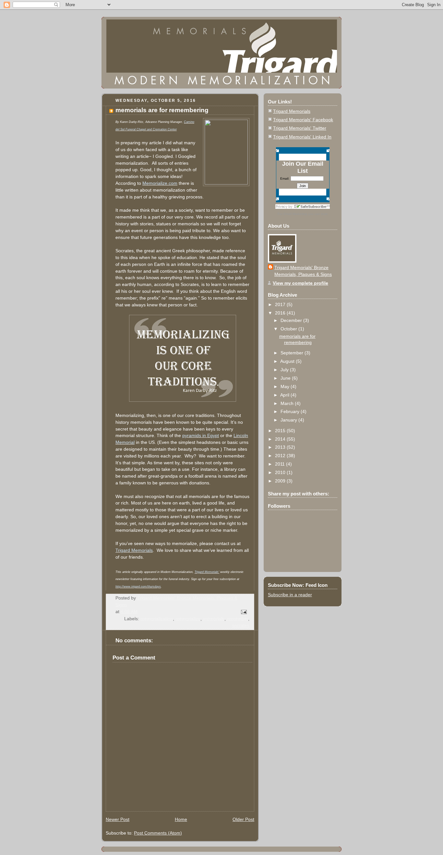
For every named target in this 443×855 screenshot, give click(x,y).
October (289, 328)
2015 (281, 430)
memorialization (156, 618)
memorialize (187, 618)
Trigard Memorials (291, 111)
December (292, 320)
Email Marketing (295, 214)
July (285, 369)
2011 (280, 464)
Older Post (243, 819)
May (286, 386)
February (291, 411)
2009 (281, 480)
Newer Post (117, 819)
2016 (281, 312)
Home (181, 819)
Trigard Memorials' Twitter (299, 128)
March (288, 403)
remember (237, 618)
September (293, 352)
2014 (281, 439)
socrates (240, 625)
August (288, 361)
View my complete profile (300, 283)
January (289, 419)
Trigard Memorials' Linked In (302, 136)
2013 (281, 447)
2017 (281, 304)
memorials (213, 618)
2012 (281, 455)
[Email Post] (243, 611)
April (285, 395)
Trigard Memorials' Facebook (303, 119)
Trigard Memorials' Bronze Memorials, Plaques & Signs (303, 271)
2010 (281, 472)
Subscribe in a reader (290, 594)
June (286, 378)
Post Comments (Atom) (158, 833)
